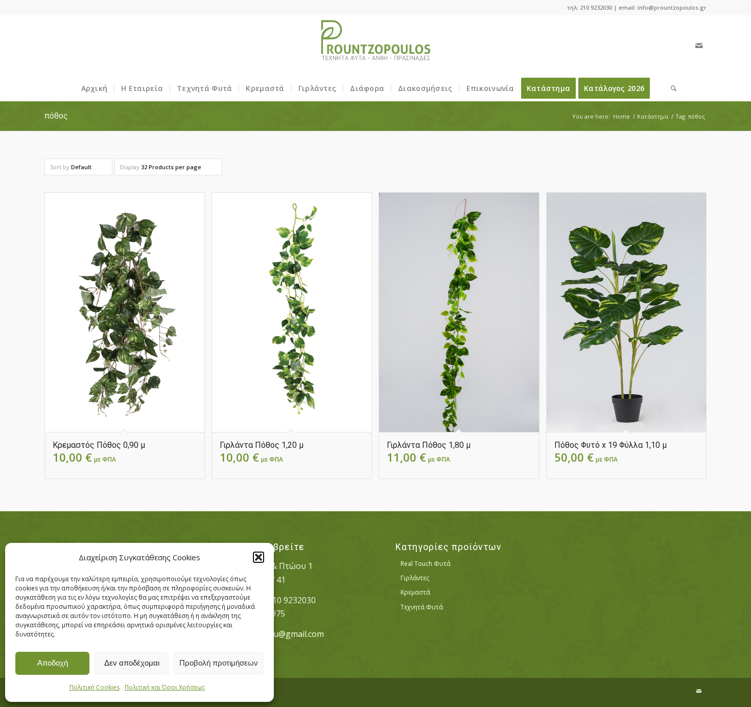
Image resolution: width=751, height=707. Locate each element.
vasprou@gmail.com (285, 634)
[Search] (670, 88)
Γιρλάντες (415, 578)
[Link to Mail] (699, 45)
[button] (258, 557)
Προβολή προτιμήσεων (218, 662)
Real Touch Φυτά (426, 563)
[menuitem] (94, 88)
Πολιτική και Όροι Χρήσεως (165, 687)
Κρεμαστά (415, 592)
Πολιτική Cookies (94, 687)
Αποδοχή (52, 662)
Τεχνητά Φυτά (422, 607)
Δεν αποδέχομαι (131, 662)
